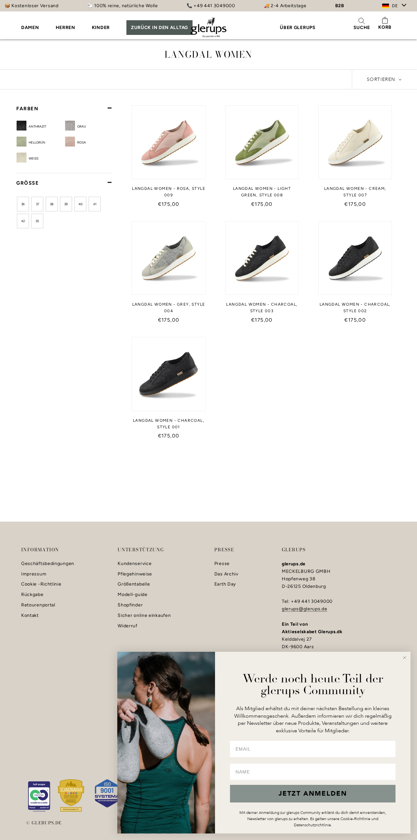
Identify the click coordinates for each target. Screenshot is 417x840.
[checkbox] (46, 125)
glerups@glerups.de (304, 609)
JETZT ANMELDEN (313, 793)
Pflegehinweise (135, 574)
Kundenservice (134, 563)
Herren (65, 27)
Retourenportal (38, 605)
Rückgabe (32, 594)
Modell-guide (132, 594)
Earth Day (225, 584)
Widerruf (127, 626)
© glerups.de (44, 822)
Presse (222, 563)
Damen (30, 27)
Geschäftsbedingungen (47, 563)
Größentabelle (134, 584)
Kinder (101, 27)
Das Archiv (226, 574)
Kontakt (30, 615)
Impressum (33, 574)
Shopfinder (130, 605)
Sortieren (382, 79)
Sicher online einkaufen (144, 615)
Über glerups (297, 27)
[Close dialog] (404, 657)
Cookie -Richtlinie (41, 584)
